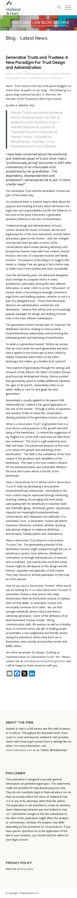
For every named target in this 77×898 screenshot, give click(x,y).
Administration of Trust (37, 73)
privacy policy (25, 869)
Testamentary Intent (16, 77)
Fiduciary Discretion (60, 73)
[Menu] (66, 7)
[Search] (57, 7)
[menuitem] (57, 7)
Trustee (31, 77)
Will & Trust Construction (49, 77)
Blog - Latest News (26, 38)
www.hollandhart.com (19, 750)
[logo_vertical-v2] (32, 7)
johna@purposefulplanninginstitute (45, 661)
